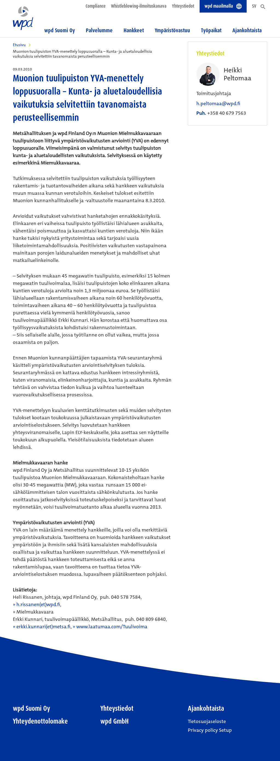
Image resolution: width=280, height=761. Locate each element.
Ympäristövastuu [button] (172, 30)
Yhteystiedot (183, 6)
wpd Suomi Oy (31, 708)
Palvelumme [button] (99, 30)
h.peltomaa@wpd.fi (218, 104)
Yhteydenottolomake (40, 721)
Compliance (96, 6)
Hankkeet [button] (134, 30)
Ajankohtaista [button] (247, 30)
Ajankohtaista (206, 708)
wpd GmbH (114, 721)
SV (254, 6)
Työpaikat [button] (211, 30)
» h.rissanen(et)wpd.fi (36, 604)
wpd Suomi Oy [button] (59, 30)
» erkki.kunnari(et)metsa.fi (42, 626)
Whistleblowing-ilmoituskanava (139, 6)
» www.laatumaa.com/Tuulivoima (110, 626)
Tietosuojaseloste (207, 721)
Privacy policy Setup (210, 730)
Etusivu (19, 44)
